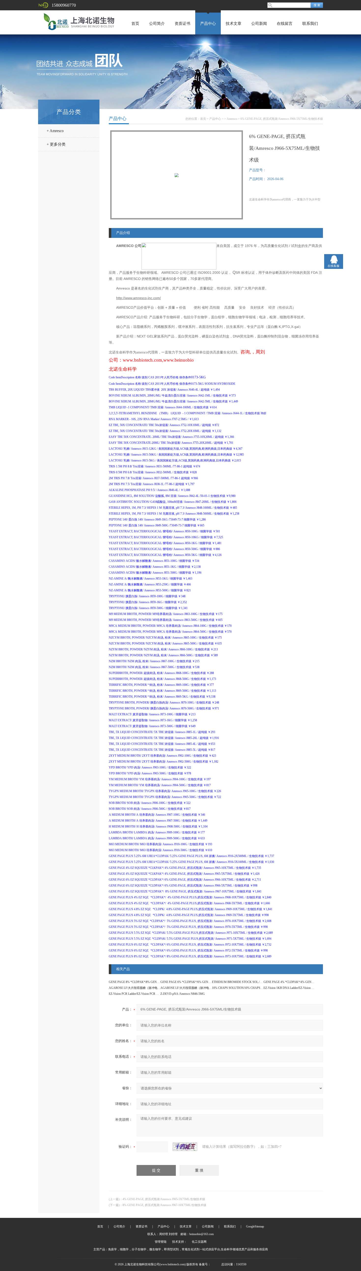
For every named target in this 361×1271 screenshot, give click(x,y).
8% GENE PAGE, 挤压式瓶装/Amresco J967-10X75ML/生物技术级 (164, 1205)
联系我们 (310, 23)
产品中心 (208, 23)
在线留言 (284, 23)
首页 (135, 23)
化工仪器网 (199, 1241)
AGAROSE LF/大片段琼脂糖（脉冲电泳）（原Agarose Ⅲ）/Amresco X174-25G (210, 988)
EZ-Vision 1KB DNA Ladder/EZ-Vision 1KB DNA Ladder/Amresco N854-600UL (312, 988)
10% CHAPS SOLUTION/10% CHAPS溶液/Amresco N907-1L (250, 988)
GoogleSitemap (255, 1226)
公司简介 (157, 23)
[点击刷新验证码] (185, 1147)
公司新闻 (259, 23)
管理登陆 (161, 1241)
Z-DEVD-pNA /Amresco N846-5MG (182, 993)
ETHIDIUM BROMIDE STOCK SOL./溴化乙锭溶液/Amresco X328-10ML (258, 982)
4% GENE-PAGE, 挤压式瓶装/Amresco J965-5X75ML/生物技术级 (164, 1199)
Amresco (232, 119)
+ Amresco (55, 131)
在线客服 (333, 266)
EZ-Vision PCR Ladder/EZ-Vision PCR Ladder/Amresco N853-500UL (150, 993)
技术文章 (233, 23)
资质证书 (182, 23)
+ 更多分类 (56, 144)
